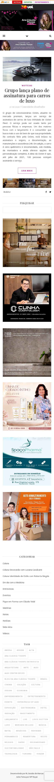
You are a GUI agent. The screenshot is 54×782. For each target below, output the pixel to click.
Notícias (27, 85)
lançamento (11, 719)
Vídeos (6, 633)
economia (22, 690)
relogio (9, 742)
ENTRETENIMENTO (42, 2)
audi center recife (15, 673)
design (8, 690)
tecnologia (11, 754)
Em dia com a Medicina (13, 582)
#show (20, 650)
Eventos (7, 595)
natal (8, 731)
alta (31, 650)
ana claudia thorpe (15, 656)
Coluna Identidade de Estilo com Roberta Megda (26, 576)
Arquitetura (12, 667)
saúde (21, 742)
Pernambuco (11, 736)
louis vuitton (40, 719)
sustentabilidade (14, 748)
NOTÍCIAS (17, 2)
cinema (8, 685)
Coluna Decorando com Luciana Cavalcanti (22, 569)
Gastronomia (28, 708)
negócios (21, 731)
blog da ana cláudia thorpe (20, 679)
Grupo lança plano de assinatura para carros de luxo (27, 95)
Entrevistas (8, 588)
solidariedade (37, 742)
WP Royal (33, 777)
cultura (35, 685)
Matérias (7, 607)
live (25, 719)
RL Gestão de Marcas (35, 773)
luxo (7, 725)
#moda (8, 650)
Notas (6, 614)
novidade (36, 731)
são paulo (34, 748)
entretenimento (37, 696)
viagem (40, 754)
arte (26, 667)
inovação (10, 713)
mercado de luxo (24, 725)
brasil (44, 679)
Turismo (27, 754)
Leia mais (27, 170)
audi (36, 667)
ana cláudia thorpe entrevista (22, 662)
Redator (7, 192)
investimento (27, 713)
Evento (8, 702)
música (42, 725)
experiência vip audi (28, 702)
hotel (44, 708)
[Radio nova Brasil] (27, 49)
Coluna (6, 563)
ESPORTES (28, 2)
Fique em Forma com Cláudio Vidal (19, 601)
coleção (21, 685)
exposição (10, 708)
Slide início (7, 627)
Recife (44, 736)
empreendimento (14, 696)
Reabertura (29, 736)
